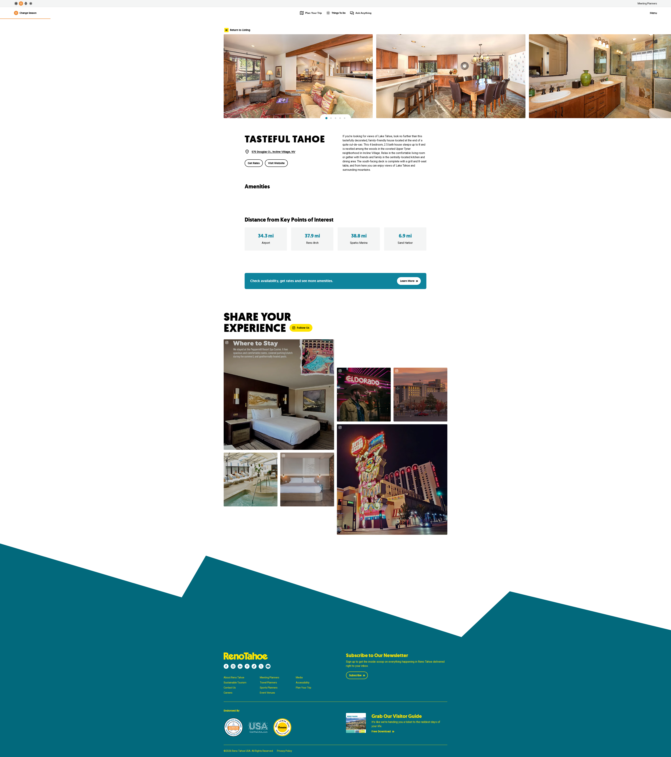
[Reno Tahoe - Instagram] (233, 666)
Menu (653, 13)
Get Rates (254, 163)
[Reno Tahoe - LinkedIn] (240, 666)
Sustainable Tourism (235, 682)
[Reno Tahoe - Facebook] (226, 666)
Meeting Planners (647, 3)
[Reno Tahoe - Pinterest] (247, 666)
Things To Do (339, 13)
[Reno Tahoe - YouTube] (268, 666)
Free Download (381, 731)
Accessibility (302, 682)
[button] (326, 118)
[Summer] (21, 3)
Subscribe (355, 675)
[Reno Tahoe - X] (261, 666)
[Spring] (16, 3)
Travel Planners (268, 682)
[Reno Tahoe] (274, 656)
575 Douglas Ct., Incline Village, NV (273, 152)
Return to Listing (240, 30)
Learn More (407, 281)
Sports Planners (268, 687)
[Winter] (31, 3)
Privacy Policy (284, 750)
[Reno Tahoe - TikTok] (254, 666)
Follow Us (303, 328)
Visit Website (276, 163)
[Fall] (26, 3)
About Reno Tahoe (234, 677)
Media (299, 677)
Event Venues (267, 692)
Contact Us (230, 687)
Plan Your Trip (303, 687)
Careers (228, 692)
